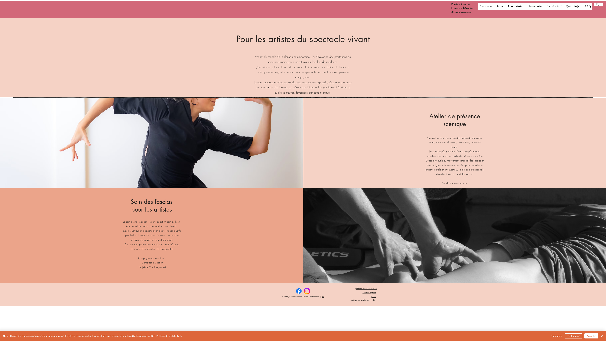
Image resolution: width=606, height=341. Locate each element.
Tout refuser (573, 336)
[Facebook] (299, 291)
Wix (323, 297)
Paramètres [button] (556, 336)
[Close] (602, 335)
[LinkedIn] (307, 291)
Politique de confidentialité (169, 336)
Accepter (591, 336)
